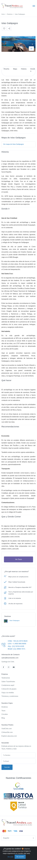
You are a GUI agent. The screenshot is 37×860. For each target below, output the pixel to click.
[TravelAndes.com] (12, 6)
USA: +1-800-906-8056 (17, 644)
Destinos (10, 14)
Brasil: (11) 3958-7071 (16, 649)
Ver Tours (18, 559)
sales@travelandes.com (9, 658)
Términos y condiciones (9, 696)
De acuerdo (20, 856)
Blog (3, 718)
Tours (3, 710)
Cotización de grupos (8, 689)
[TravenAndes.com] (16, 822)
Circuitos (4, 714)
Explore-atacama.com (9, 736)
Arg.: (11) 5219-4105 (16, 646)
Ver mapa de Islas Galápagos (13, 144)
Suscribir (7, 767)
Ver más (10, 856)
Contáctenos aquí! (7, 685)
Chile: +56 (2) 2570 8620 (17, 641)
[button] (18, 838)
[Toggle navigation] (34, 6)
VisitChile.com (6, 728)
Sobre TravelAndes (8, 681)
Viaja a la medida (7, 692)
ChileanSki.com (7, 732)
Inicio (3, 14)
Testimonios (5, 678)
